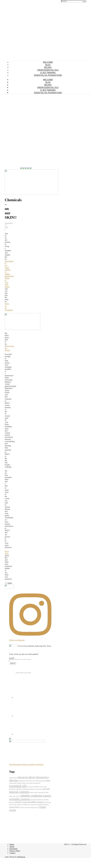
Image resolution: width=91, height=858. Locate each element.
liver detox (39, 789)
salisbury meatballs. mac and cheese (27, 804)
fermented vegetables (33, 786)
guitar (45, 786)
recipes (15, 804)
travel (37, 807)
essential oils (18, 786)
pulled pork (47, 802)
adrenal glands (13, 777)
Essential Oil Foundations (48, 75)
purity (10, 804)
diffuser (20, 783)
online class (12, 796)
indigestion (19, 789)
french (41, 786)
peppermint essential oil (36, 799)
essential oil (37, 783)
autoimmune (21, 780)
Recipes (48, 67)
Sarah (9, 583)
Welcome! (48, 62)
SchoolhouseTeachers (43, 804)
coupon (47, 780)
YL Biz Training (48, 72)
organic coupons (31, 795)
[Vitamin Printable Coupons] (9, 588)
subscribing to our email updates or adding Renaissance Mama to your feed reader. (9, 274)
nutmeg (31, 792)
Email (11, 658)
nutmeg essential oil (39, 792)
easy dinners (30, 783)
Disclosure (13, 849)
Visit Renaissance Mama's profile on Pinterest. (26, 764)
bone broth (29, 780)
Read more (7, 552)
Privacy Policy (14, 851)
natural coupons (19, 791)
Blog (47, 64)
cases (33, 780)
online (47, 792)
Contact (12, 853)
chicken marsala (40, 780)
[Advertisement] (12, 131)
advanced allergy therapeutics (33, 777)
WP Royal (21, 857)
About (11, 846)
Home (11, 844)
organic (18, 796)
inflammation (26, 789)
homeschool (12, 789)
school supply (14, 807)
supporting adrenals (29, 807)
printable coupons (36, 802)
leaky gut (33, 789)
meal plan (46, 789)
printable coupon (21, 802)
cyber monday (13, 783)
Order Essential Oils (48, 70)
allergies (13, 780)
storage (22, 807)
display (24, 783)
